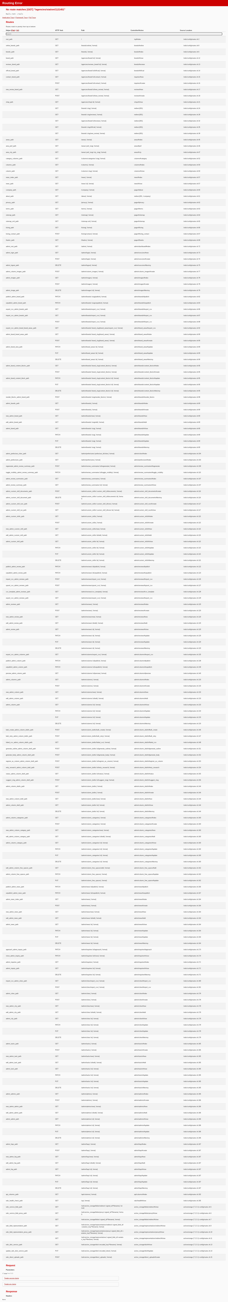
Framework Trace (22, 17)
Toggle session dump (11, 1278)
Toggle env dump (10, 1284)
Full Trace (32, 17)
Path (13, 30)
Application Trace (8, 17)
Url (17, 30)
